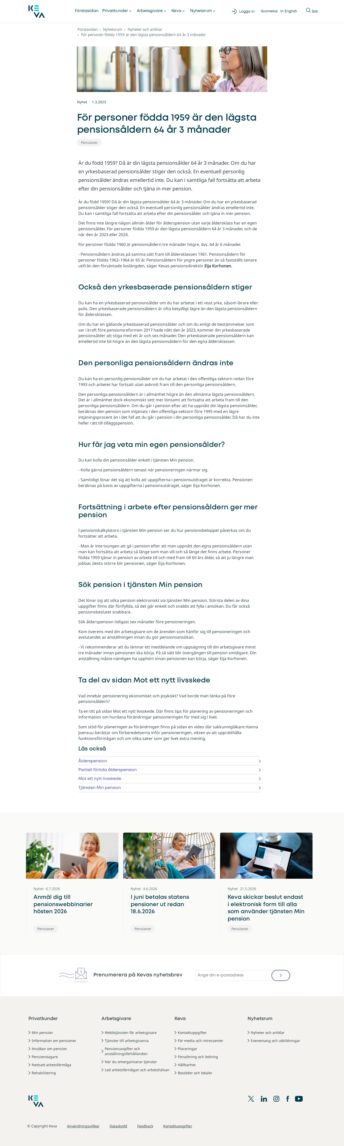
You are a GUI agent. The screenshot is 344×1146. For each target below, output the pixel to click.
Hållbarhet (187, 1064)
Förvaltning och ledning (198, 1056)
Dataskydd (118, 1126)
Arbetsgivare (150, 11)
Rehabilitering (44, 1072)
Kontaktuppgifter (192, 1032)
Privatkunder (115, 11)
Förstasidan (86, 11)
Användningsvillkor (83, 1126)
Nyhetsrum (201, 11)
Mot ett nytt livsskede (99, 779)
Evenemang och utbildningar (275, 1040)
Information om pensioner (54, 1040)
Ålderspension (92, 761)
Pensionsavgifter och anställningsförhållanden (126, 1051)
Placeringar (187, 1048)
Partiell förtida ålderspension (107, 770)
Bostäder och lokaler (195, 1072)
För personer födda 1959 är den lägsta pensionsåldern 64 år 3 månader (143, 34)
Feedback (145, 1126)
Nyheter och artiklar (145, 29)
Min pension (42, 1032)
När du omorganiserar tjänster (131, 1061)
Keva (176, 11)
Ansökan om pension (49, 1048)
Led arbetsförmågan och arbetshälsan (137, 1069)
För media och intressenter (200, 1040)
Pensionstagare (45, 1056)
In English (288, 11)
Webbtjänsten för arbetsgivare (131, 1032)
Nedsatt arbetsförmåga (51, 1064)
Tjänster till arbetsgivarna (127, 1040)
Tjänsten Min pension (99, 788)
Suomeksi (269, 11)
